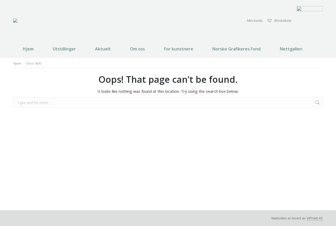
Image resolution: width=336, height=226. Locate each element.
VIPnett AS (315, 218)
